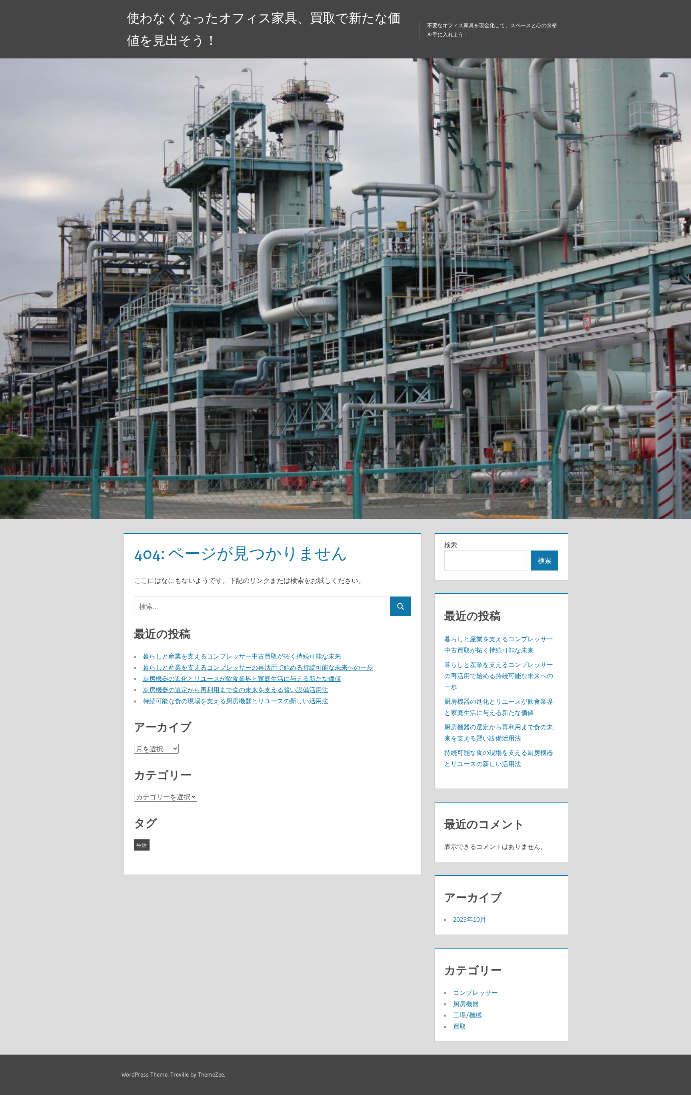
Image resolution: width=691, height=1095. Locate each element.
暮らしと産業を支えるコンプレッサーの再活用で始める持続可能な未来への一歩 (258, 667)
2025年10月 (469, 919)
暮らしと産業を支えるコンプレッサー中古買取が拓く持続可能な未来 (242, 656)
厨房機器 (466, 1004)
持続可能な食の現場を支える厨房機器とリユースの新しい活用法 (235, 701)
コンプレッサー (475, 993)
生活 (141, 845)
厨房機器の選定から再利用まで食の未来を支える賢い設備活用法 (235, 690)
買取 (459, 1026)
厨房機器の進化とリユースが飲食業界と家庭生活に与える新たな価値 (242, 679)
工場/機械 (467, 1015)
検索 (450, 545)
